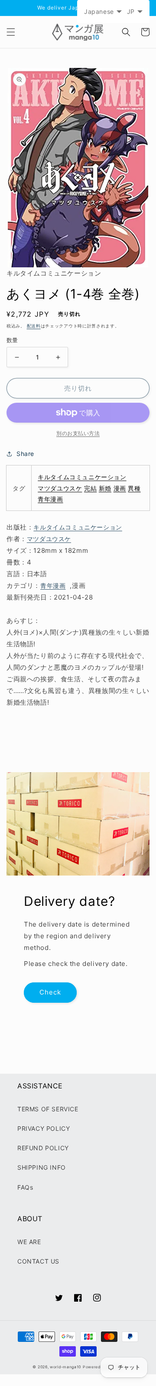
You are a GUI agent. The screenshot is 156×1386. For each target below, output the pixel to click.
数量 (12, 340)
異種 (134, 488)
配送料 (34, 325)
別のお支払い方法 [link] (78, 433)
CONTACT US (38, 1261)
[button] (10, 32)
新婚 (105, 488)
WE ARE (29, 1241)
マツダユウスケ (60, 488)
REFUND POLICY (43, 1148)
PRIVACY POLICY (43, 1128)
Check (50, 992)
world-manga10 (65, 1367)
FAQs (25, 1187)
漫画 (120, 488)
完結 (90, 488)
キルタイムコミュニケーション (82, 477)
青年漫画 (50, 499)
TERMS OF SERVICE (47, 1109)
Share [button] (25, 453)
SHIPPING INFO (41, 1167)
